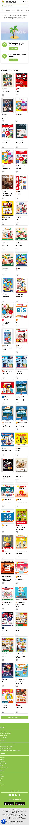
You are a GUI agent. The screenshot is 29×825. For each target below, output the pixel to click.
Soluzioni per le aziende (5, 733)
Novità (1, 765)
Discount (2, 759)
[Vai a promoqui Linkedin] (9, 795)
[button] (3, 821)
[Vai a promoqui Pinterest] (16, 795)
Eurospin (2, 776)
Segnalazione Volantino (5, 748)
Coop (1, 780)
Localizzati (13, 48)
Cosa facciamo (3, 731)
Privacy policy (20, 821)
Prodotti (21, 10)
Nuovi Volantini (11, 10)
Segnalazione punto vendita (6, 746)
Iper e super (3, 757)
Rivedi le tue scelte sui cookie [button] (14, 823)
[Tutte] (2, 10)
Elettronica (2, 761)
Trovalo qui (13, 60)
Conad (1, 778)
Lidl (1, 774)
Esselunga (2, 785)
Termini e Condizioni (11, 821)
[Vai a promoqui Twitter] (19, 795)
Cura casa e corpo (4, 767)
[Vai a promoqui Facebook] (13, 795)
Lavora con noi (3, 737)
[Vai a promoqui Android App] (20, 803)
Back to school (3, 763)
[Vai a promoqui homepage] (8, 1)
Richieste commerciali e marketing (8, 744)
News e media (3, 735)
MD (1, 783)
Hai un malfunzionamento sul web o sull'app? (10, 750)
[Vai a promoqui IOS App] (9, 803)
